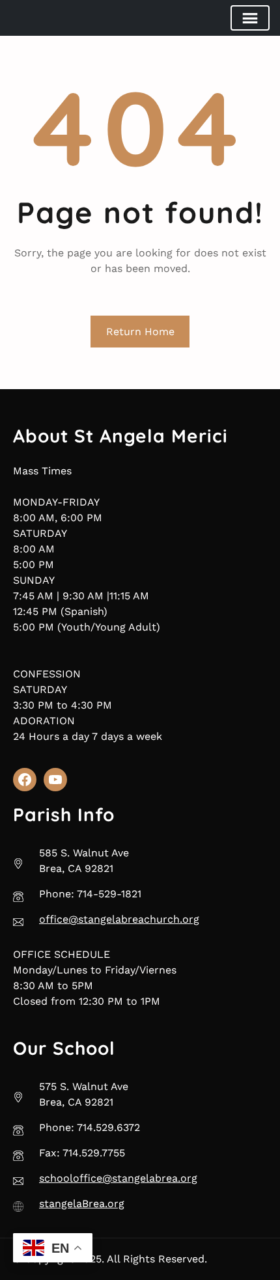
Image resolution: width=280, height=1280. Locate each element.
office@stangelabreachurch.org (119, 919)
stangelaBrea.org (81, 1203)
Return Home (140, 331)
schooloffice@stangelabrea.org (118, 1178)
